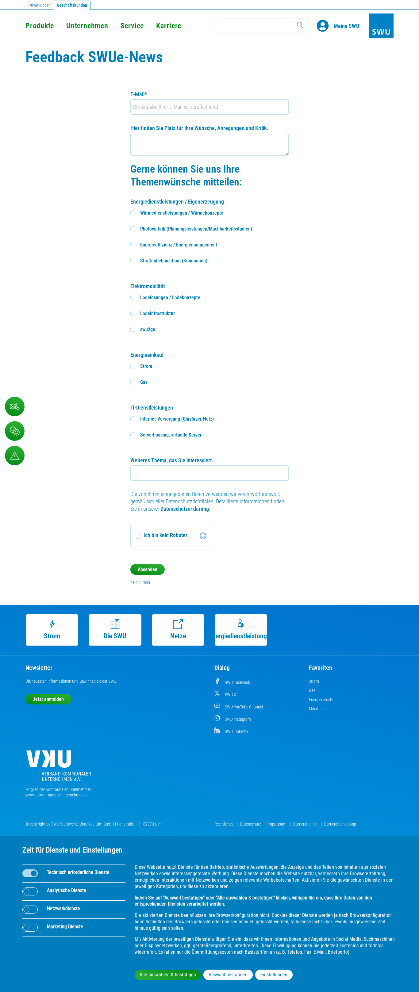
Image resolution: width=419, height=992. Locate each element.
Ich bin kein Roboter (165, 535)
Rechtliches (224, 824)
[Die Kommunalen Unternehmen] (58, 768)
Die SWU (115, 636)
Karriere (168, 25)
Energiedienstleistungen (241, 636)
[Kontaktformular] (15, 406)
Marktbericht (319, 708)
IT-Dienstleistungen (151, 407)
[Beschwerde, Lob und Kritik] (15, 431)
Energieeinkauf (147, 355)
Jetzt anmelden (48, 699)
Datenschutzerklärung (184, 509)
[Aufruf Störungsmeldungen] (15, 455)
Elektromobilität (147, 286)
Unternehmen (87, 25)
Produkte (39, 25)
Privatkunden (40, 5)
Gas (312, 690)
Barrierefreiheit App (340, 824)
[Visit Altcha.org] (203, 535)
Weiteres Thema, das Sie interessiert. (171, 460)
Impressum (277, 824)
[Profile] (325, 26)
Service (132, 25)
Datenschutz (251, 824)
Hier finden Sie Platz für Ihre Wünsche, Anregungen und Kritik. (199, 128)
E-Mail (138, 94)
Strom (52, 636)
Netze (178, 636)
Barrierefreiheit (305, 824)
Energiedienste (321, 699)
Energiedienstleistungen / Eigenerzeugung (177, 201)
